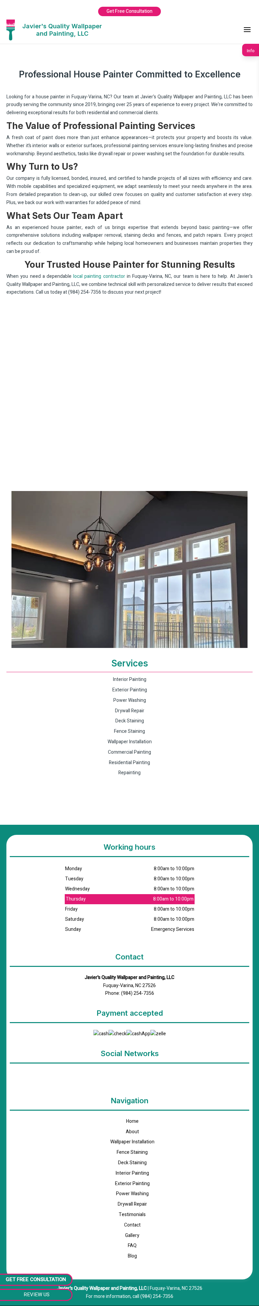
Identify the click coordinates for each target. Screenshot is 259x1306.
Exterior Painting (132, 1183)
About (132, 1131)
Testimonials (132, 1214)
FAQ (132, 1245)
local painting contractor (99, 276)
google (129, 1074)
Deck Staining (132, 1162)
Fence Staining (132, 1152)
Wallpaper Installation (132, 1141)
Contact (132, 1225)
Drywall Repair (132, 1204)
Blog (132, 1256)
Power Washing (132, 1193)
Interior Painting (132, 1173)
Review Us (37, 1294)
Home (132, 1121)
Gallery (132, 1235)
